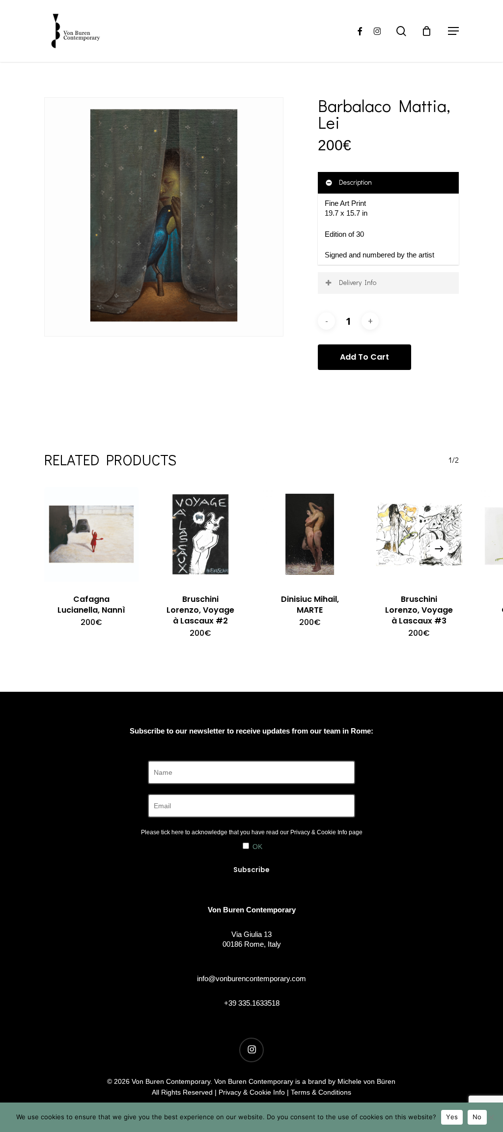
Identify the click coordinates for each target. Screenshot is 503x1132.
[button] (453, 31)
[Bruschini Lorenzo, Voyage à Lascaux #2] (200, 534)
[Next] (439, 549)
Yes (452, 1117)
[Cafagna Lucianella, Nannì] (91, 534)
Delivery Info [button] (357, 282)
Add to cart (364, 357)
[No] (491, 1117)
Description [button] (355, 182)
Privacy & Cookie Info (318, 832)
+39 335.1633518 (251, 1003)
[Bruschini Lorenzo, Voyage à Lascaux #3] (419, 534)
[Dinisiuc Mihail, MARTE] (310, 534)
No (477, 1117)
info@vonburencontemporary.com (251, 978)
